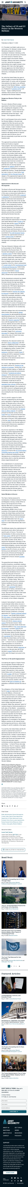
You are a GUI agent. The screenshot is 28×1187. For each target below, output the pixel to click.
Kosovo (12, 820)
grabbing (11, 166)
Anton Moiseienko (13, 909)
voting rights (9, 824)
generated (4, 384)
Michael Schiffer (13, 935)
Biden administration (7, 814)
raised (3, 547)
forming (4, 549)
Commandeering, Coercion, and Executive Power (11, 996)
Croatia (3, 816)
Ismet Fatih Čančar (8, 40)
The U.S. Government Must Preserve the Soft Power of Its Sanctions (13, 906)
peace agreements (19, 820)
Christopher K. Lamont (16, 884)
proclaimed (7, 636)
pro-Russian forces (16, 174)
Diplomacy (15, 818)
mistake (9, 674)
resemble (21, 556)
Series (17, 1130)
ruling (9, 265)
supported (16, 320)
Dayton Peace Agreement (15, 816)
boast (20, 352)
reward (10, 651)
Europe (20, 818)
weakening (7, 168)
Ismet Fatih (7, 832)
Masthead (6, 1130)
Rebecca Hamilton (13, 1078)
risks (9, 420)
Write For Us (7, 1133)
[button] (25, 2)
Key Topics (18, 1127)
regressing (21, 647)
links (20, 367)
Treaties (4, 824)
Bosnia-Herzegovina (18, 814)
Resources (18, 1133)
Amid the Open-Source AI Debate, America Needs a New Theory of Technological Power (11, 932)
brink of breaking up (15, 681)
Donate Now (10, 1172)
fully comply (7, 536)
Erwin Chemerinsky (14, 1023)
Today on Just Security (9, 1097)
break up (20, 221)
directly (11, 320)
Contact (6, 1135)
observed (4, 450)
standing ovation (7, 254)
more (9, 384)
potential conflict (16, 89)
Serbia (20, 822)
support (16, 223)
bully (8, 691)
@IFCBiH (15, 834)
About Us (6, 1127)
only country (7, 617)
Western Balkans (17, 824)
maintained (12, 587)
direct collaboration (13, 342)
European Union (6, 820)
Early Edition (6, 1095)
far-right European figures (17, 233)
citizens (15, 621)
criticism (13, 384)
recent (6, 265)
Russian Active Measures (11, 822)
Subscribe (13, 1111)
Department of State (7, 818)
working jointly (9, 236)
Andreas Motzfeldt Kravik (15, 960)
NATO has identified (19, 87)
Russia (3, 822)
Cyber (7, 816)
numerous (4, 352)
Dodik (3, 414)
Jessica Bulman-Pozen (15, 998)
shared (17, 628)
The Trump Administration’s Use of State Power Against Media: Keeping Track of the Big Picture (14, 1075)
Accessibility (20, 1183)
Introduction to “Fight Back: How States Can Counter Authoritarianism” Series (13, 1021)
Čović (9, 414)
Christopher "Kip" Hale (7, 961)
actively (19, 621)
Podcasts (18, 1135)
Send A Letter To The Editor (14, 849)
